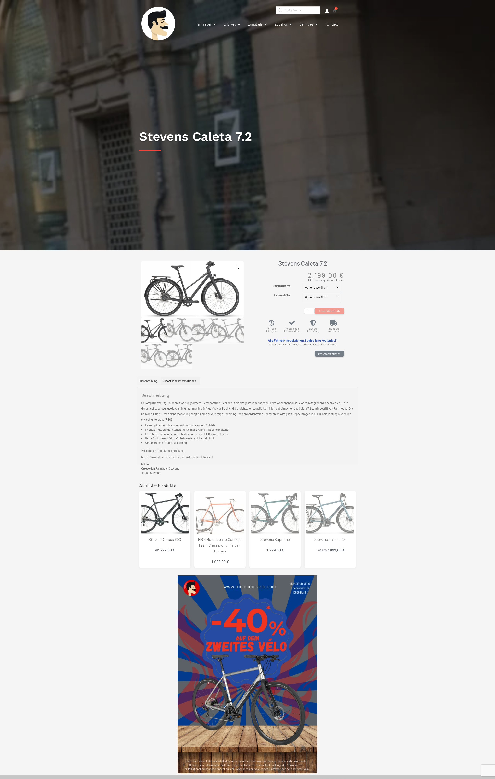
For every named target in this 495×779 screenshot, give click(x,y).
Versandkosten (335, 280)
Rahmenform (281, 285)
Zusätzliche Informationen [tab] (179, 381)
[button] (237, 267)
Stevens (174, 468)
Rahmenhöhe (282, 295)
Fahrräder (204, 24)
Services (306, 24)
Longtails (255, 24)
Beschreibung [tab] (148, 381)
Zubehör (281, 24)
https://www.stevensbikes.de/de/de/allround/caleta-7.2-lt (177, 457)
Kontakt (331, 24)
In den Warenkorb (329, 311)
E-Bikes (230, 24)
